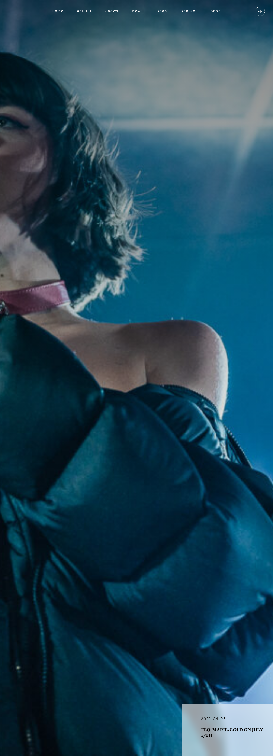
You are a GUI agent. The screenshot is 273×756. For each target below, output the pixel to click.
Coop (162, 10)
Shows (112, 10)
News (137, 10)
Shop (216, 10)
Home (58, 10)
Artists (84, 10)
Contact (189, 10)
